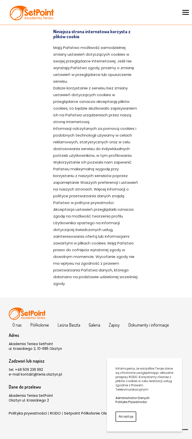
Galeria (94, 324)
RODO (55, 413)
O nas (17, 324)
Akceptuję (125, 416)
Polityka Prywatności (131, 402)
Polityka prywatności (28, 413)
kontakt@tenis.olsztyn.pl (41, 374)
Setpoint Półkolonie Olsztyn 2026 (94, 413)
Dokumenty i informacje (148, 324)
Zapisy (114, 324)
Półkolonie (39, 324)
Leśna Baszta (69, 324)
